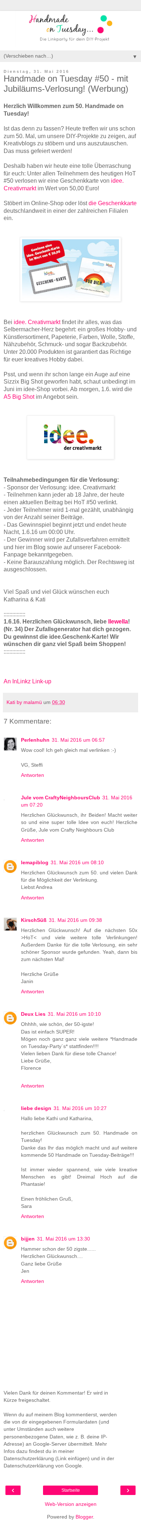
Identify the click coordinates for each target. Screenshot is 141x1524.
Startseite (70, 1490)
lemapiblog (34, 862)
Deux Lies (33, 1014)
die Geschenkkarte (113, 203)
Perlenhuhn (35, 740)
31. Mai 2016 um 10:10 (74, 1014)
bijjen (28, 1239)
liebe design (36, 1108)
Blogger (84, 1517)
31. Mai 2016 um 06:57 (78, 740)
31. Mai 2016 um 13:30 (63, 1239)
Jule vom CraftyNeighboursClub (60, 797)
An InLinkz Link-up (27, 681)
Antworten (32, 775)
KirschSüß (34, 920)
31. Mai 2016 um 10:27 (80, 1108)
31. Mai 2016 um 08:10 (77, 862)
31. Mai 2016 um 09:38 (75, 920)
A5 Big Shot (19, 397)
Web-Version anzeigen (71, 1504)
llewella (118, 621)
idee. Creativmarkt (37, 322)
